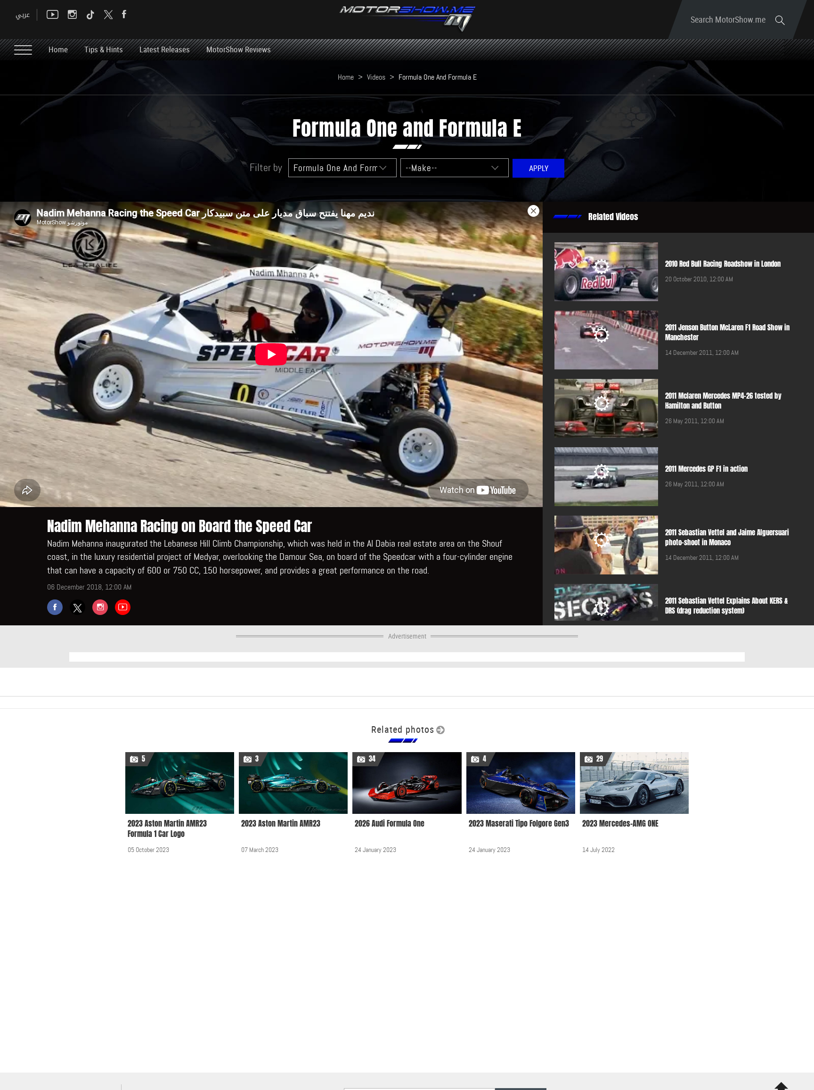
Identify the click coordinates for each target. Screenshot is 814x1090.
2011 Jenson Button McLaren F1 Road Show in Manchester (727, 332)
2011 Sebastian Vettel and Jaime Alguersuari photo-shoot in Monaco (727, 537)
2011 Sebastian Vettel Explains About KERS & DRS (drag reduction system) (726, 606)
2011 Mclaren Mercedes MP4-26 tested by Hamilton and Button (723, 401)
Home (58, 49)
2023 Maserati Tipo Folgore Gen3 (519, 823)
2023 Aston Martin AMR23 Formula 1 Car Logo (167, 829)
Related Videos (613, 217)
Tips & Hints (103, 49)
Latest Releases (164, 49)
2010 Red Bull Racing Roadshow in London (723, 264)
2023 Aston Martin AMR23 (280, 823)
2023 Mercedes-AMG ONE (620, 823)
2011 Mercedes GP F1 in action (706, 469)
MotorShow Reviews (238, 49)
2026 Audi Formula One (389, 823)
